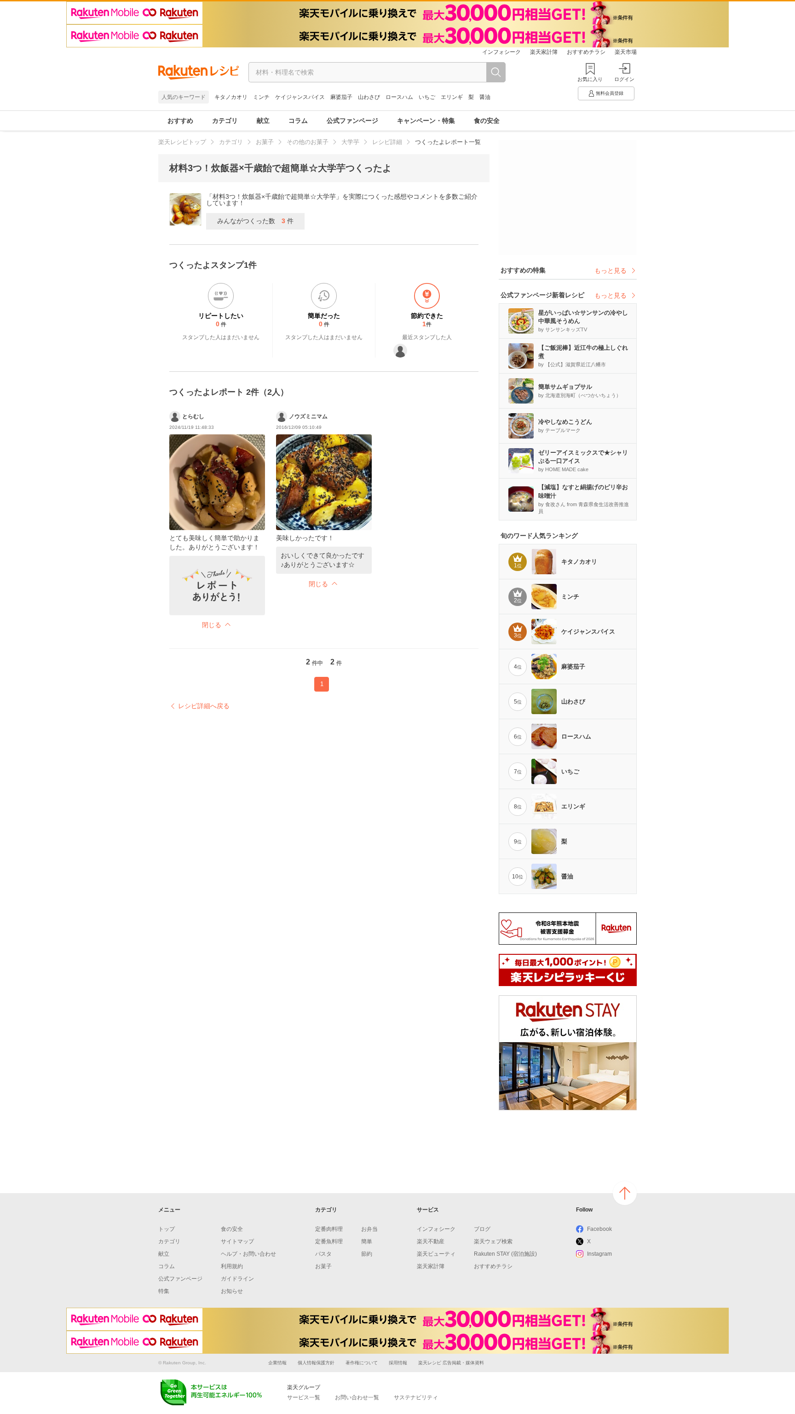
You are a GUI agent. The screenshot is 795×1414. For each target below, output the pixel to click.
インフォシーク (501, 52)
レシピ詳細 (387, 142)
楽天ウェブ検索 (493, 1241)
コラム (298, 120)
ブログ (482, 1229)
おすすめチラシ (586, 52)
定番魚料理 (329, 1241)
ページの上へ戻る (625, 1193)
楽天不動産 (430, 1241)
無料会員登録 (609, 93)
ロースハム (399, 97)
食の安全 (487, 120)
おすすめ (180, 120)
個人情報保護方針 (316, 1362)
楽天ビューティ (436, 1254)
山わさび (369, 97)
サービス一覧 (303, 1397)
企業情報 (277, 1362)
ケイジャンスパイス (300, 97)
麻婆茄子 (341, 97)
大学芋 (350, 142)
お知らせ (232, 1291)
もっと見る (610, 270)
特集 (163, 1291)
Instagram (599, 1254)
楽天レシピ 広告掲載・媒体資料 (451, 1362)
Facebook (599, 1229)
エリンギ (452, 97)
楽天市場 (626, 52)
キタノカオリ (231, 97)
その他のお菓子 (307, 142)
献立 (263, 120)
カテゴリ (225, 120)
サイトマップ (237, 1241)
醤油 (484, 97)
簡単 (366, 1241)
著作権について (362, 1362)
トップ (166, 1229)
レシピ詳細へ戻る (204, 706)
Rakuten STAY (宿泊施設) (505, 1254)
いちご (427, 97)
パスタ (323, 1254)
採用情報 (398, 1362)
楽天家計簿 (544, 52)
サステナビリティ (416, 1397)
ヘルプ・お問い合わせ (248, 1254)
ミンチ (261, 97)
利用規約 (232, 1266)
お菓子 (265, 142)
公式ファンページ (352, 120)
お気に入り (590, 79)
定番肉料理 (329, 1229)
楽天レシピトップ (182, 142)
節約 (366, 1254)
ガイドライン (237, 1278)
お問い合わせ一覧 (357, 1397)
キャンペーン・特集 (426, 120)
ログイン (624, 79)
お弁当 (369, 1229)
